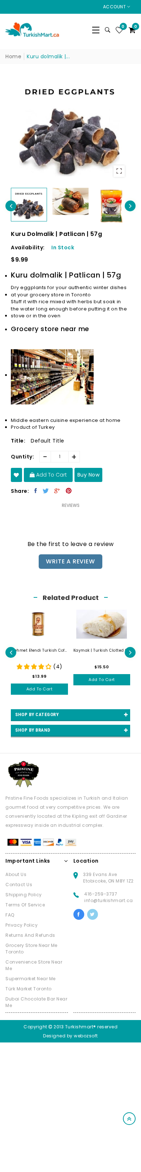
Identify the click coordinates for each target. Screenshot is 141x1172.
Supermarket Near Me (30, 979)
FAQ (9, 915)
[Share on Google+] (57, 490)
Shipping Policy (23, 895)
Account (115, 7)
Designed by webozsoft (70, 1036)
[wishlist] (16, 475)
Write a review (70, 561)
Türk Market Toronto (28, 989)
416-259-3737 (100, 894)
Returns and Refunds (30, 935)
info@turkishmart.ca (108, 900)
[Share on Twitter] (46, 490)
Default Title (47, 440)
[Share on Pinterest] (69, 490)
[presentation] (10, 205)
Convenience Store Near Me (33, 965)
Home (13, 56)
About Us (15, 874)
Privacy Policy (21, 925)
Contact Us (18, 884)
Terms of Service (25, 905)
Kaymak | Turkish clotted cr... (102, 650)
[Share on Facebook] (35, 490)
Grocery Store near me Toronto (31, 948)
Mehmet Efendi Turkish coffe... (39, 650)
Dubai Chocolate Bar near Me (36, 1002)
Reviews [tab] (71, 505)
